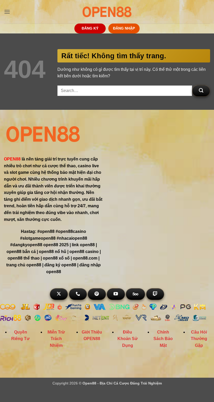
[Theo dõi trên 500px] (135, 294)
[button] (7, 11)
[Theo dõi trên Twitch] (155, 294)
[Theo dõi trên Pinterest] (97, 294)
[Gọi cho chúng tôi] (78, 294)
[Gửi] (201, 91)
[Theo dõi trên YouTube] (116, 294)
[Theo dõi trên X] (59, 294)
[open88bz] (107, 11)
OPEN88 (12, 159)
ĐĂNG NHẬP (124, 28)
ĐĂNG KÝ (90, 28)
